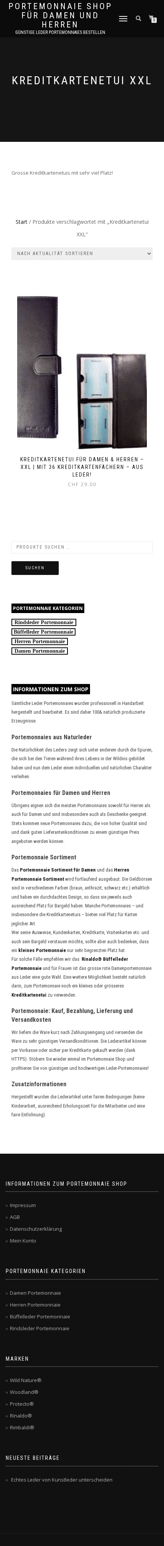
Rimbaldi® (22, 1427)
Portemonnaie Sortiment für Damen (58, 870)
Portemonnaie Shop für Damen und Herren (60, 15)
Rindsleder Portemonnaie (43, 622)
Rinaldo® (21, 1415)
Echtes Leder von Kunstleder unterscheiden (62, 1479)
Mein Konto (23, 1240)
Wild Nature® (26, 1380)
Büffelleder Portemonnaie (40, 1316)
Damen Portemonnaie (39, 651)
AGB (15, 1217)
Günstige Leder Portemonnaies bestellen (60, 32)
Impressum (23, 1205)
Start (21, 221)
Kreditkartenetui (29, 995)
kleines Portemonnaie (42, 950)
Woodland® (24, 1392)
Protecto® (22, 1403)
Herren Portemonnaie (39, 641)
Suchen (35, 567)
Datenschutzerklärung (36, 1228)
